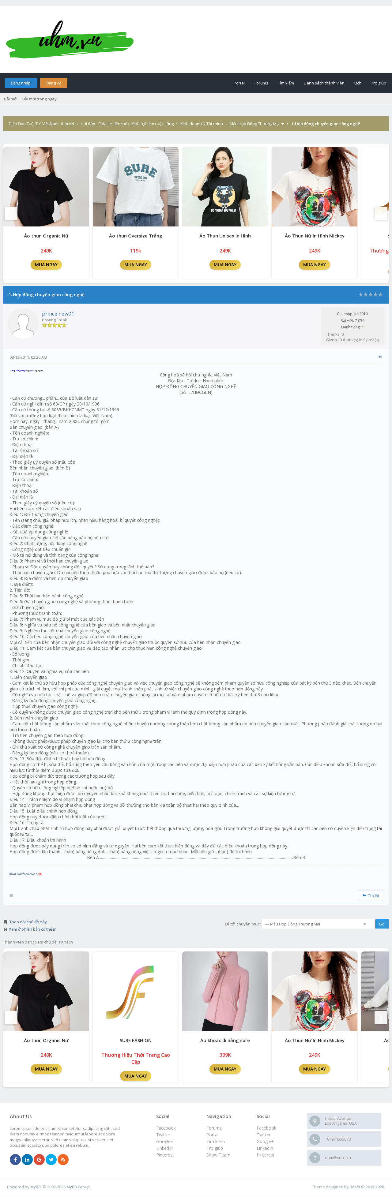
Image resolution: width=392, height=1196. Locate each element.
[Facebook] (15, 1160)
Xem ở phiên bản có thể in (32, 929)
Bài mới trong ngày (39, 99)
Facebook (266, 1128)
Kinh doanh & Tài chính (201, 123)
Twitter (264, 1135)
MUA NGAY (46, 264)
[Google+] (39, 1160)
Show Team (218, 1155)
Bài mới (10, 99)
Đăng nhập (21, 83)
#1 (381, 356)
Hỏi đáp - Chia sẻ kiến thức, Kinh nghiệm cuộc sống (127, 123)
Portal (239, 83)
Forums (261, 83)
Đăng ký (53, 83)
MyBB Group (78, 1187)
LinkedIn (265, 1148)
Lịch (357, 83)
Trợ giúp (378, 83)
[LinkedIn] (27, 1160)
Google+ (265, 1141)
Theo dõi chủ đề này (28, 922)
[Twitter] (51, 1160)
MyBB (35, 1187)
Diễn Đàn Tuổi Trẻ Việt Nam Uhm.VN (41, 123)
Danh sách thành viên (324, 83)
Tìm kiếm (286, 83)
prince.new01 (58, 313)
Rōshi (355, 1187)
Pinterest (265, 1155)
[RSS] (63, 1160)
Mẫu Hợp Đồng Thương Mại (255, 123)
